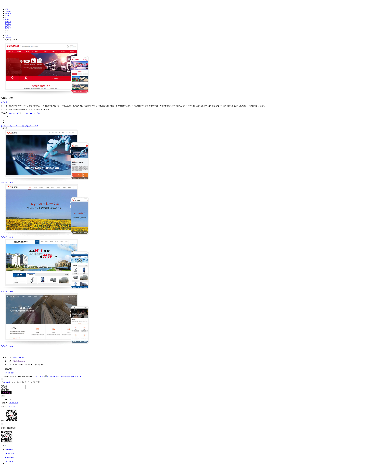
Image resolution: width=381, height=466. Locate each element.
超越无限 (78, 376)
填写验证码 (5, 390)
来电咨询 (7, 382)
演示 (2, 102)
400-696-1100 (13, 113)
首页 (6, 35)
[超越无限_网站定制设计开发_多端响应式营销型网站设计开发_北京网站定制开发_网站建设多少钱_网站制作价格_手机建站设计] (14, 6)
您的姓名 (4, 386)
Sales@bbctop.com (19, 361)
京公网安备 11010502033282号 (57, 376)
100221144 (11, 406)
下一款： (28, 126)
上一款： (10, 126)
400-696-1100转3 (18, 357)
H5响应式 (8, 37)
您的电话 (4, 388)
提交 (3, 395)
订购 (5, 102)
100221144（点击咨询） (33, 113)
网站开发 (71, 376)
